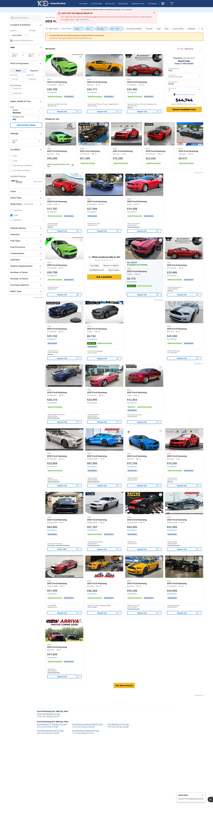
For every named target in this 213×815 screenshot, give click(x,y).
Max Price (30, 75)
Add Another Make (26, 125)
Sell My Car (110, 4)
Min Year (15, 54)
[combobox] (26, 17)
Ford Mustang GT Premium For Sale (52, 724)
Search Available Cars (184, 109)
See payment (52, 92)
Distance (13, 30)
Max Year (32, 54)
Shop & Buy (123, 4)
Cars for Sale (96, 4)
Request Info (62, 111)
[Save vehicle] (80, 57)
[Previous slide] (48, 146)
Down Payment (173, 82)
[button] (163, 4)
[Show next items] (198, 28)
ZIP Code (32, 30)
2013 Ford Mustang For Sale (48, 714)
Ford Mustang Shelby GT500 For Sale (87, 724)
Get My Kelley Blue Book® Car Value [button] (185, 94)
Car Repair (152, 4)
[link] (69, 96)
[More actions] (80, 111)
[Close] (202, 795)
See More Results (124, 685)
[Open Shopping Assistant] (210, 799)
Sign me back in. (82, 19)
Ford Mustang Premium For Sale (85, 730)
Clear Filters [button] (67, 28)
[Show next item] (158, 248)
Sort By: (180, 49)
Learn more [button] (37, 182)
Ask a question (104, 277)
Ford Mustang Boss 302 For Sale (50, 730)
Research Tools (138, 4)
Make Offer (62, 549)
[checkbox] (15, 88)
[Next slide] (200, 146)
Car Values (83, 4)
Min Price (13, 75)
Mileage (14, 140)
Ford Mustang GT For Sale (118, 724)
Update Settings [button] (192, 104)
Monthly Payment (173, 68)
